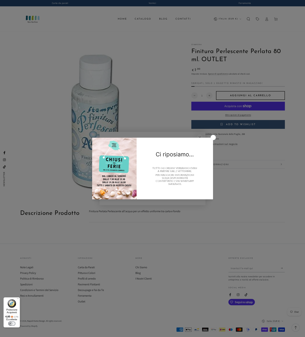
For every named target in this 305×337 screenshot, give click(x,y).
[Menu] (18, 299)
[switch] (11, 323)
